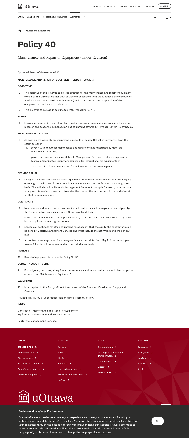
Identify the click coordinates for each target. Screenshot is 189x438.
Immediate (28, 374)
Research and (70, 374)
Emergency (29, 369)
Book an (105, 372)
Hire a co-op (28, 363)
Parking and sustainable (110, 354)
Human (67, 369)
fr (155, 17)
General (26, 352)
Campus (105, 347)
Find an (25, 358)
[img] (28, 6)
